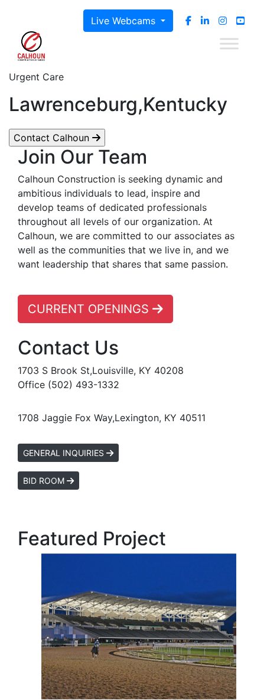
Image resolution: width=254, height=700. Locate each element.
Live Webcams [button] (124, 21)
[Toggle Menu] (229, 43)
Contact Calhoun (53, 138)
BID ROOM (45, 481)
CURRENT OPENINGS (90, 309)
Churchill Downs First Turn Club (138, 627)
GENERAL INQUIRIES (64, 453)
